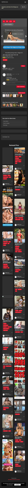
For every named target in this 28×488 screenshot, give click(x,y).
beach (16, 156)
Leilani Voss (21, 217)
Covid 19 (5, 326)
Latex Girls (19, 337)
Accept (17, 484)
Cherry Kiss (17, 414)
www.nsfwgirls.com (9, 24)
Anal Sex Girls (7, 250)
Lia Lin (20, 161)
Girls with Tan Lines (20, 277)
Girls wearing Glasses (21, 318)
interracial (5, 264)
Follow (23, 66)
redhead (5, 267)
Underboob (19, 471)
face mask (9, 326)
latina (16, 161)
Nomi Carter (6, 177)
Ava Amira (17, 246)
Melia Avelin (17, 189)
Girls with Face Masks (9, 336)
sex (8, 243)
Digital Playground (18, 249)
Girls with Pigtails (8, 394)
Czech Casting (6, 123)
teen (22, 219)
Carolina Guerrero (18, 159)
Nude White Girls (13, 93)
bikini (20, 156)
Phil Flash (5, 125)
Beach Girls (19, 169)
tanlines (16, 271)
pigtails (5, 388)
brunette (17, 158)
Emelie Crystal (8, 366)
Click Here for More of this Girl (14, 47)
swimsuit (5, 178)
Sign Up (23, 6)
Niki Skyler (17, 441)
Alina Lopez (6, 241)
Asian (16, 217)
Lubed (9, 175)
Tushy (5, 245)
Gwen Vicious (17, 269)
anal (9, 241)
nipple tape (5, 330)
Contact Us (6, 137)
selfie (8, 388)
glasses (20, 310)
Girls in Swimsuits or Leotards (10, 184)
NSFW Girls (5, 2)
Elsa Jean (19, 289)
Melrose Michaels (18, 312)
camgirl (16, 310)
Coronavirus (6, 325)
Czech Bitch (5, 121)
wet (16, 163)
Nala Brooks (6, 266)
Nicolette (5, 60)
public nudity (17, 219)
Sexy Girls (19, 195)
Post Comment (20, 86)
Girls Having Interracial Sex (10, 273)
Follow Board (22, 92)
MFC (20, 439)
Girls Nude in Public (20, 225)
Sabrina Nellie (17, 466)
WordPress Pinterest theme (14, 479)
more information (10, 484)
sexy (10, 177)
